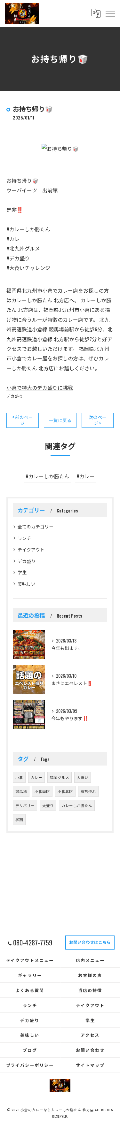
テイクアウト (31, 549)
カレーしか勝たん (76, 805)
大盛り (48, 805)
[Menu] (110, 13)
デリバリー (25, 805)
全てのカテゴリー (35, 526)
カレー (36, 777)
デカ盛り (14, 396)
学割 (19, 819)
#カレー (85, 476)
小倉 (19, 777)
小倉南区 (42, 791)
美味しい (27, 583)
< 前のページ (22, 420)
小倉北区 (65, 791)
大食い (82, 777)
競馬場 (21, 791)
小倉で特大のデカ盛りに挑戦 (39, 387)
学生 (22, 572)
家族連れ (88, 791)
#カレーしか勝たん (47, 476)
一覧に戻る (60, 420)
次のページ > (98, 420)
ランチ (24, 538)
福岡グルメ (59, 777)
